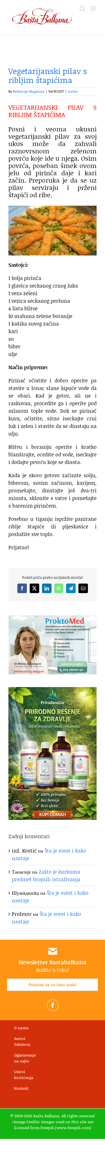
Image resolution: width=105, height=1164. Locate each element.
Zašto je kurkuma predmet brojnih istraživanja (46, 875)
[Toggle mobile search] (82, 9)
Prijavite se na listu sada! (53, 985)
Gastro (73, 91)
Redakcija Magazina (29, 91)
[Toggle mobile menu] (94, 9)
